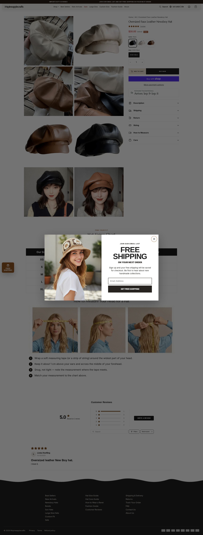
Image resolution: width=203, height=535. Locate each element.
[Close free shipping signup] (154, 238)
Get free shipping (130, 289)
